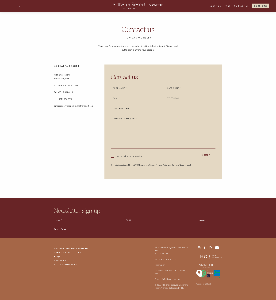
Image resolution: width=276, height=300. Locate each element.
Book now (260, 5)
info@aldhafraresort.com (171, 279)
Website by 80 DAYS (203, 284)
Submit (206, 155)
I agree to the (129, 156)
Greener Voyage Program (71, 248)
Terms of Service (179, 165)
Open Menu (9, 6)
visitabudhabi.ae (65, 264)
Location (215, 6)
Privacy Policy (162, 165)
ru (19, 14)
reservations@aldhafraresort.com (76, 105)
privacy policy (135, 156)
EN (19, 6)
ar (19, 10)
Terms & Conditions (67, 252)
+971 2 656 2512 (165, 270)
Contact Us (241, 6)
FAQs (228, 6)
